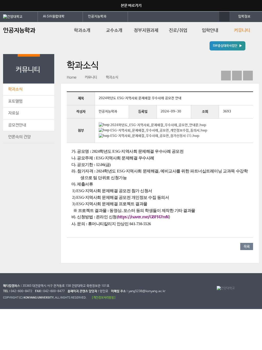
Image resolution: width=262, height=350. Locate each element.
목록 (247, 247)
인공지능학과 (97, 16)
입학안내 (210, 30)
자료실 (13, 113)
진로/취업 (178, 30)
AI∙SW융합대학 (53, 16)
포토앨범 (15, 101)
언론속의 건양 (19, 137)
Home (72, 77)
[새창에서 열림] (20, 16)
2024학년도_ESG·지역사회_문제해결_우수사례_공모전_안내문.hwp (158, 125)
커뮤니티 (242, 30)
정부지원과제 (146, 30)
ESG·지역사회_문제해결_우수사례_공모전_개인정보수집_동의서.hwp (158, 130)
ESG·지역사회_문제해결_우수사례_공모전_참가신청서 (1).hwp (154, 136)
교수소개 (114, 30)
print (248, 75)
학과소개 (82, 30)
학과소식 (15, 89)
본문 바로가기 (131, 5)
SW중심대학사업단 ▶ (227, 46)
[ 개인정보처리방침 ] (104, 297)
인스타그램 (237, 75)
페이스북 (226, 75)
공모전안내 (17, 125)
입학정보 (244, 16)
